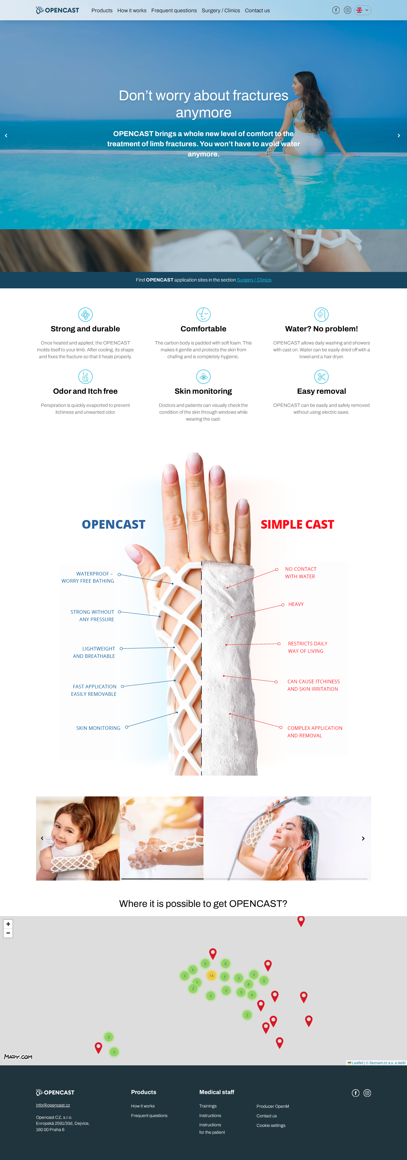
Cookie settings (271, 1125)
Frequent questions (174, 10)
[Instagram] (348, 10)
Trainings (208, 1106)
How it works (132, 10)
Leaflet (357, 1062)
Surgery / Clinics (221, 10)
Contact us (257, 10)
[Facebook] (336, 10)
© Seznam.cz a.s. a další (386, 1062)
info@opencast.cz (53, 1105)
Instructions (210, 1115)
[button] (7, 135)
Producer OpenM (273, 1106)
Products (102, 10)
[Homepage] (62, 10)
